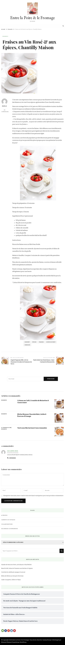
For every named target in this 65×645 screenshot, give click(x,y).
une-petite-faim (12, 451)
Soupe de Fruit (50, 342)
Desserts (5, 36)
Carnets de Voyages (8, 519)
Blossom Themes (6, 642)
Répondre (12, 458)
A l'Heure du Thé (6, 427)
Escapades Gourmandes (9, 528)
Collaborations (7, 524)
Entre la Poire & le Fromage (32, 17)
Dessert (27, 342)
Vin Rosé (27, 344)
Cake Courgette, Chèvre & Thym (11, 579)
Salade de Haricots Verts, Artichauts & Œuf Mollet (16, 564)
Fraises (41, 342)
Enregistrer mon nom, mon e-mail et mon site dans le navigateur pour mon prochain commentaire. (33, 495)
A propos (4, 515)
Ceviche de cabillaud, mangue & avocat (13, 572)
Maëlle (4, 106)
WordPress (23, 642)
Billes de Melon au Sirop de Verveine (12, 576)
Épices (34, 342)
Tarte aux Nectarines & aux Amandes (32, 428)
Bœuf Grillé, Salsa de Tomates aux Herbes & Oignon (17, 568)
